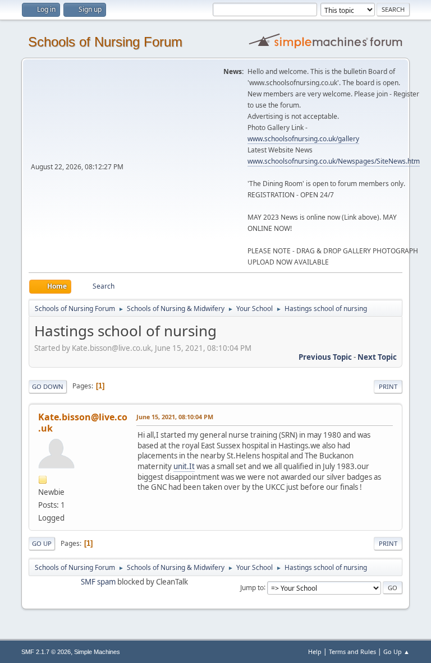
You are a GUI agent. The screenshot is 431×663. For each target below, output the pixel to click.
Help (315, 651)
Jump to (252, 587)
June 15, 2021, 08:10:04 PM (174, 416)
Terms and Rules (352, 651)
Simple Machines (97, 651)
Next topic (377, 357)
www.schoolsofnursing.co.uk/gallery (303, 138)
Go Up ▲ (396, 651)
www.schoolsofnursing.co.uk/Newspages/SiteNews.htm (333, 161)
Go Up (42, 543)
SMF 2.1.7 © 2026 (46, 651)
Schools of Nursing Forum (105, 41)
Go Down (47, 386)
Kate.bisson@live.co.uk (82, 422)
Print (388, 386)
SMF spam (98, 582)
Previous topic (325, 357)
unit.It (184, 466)
